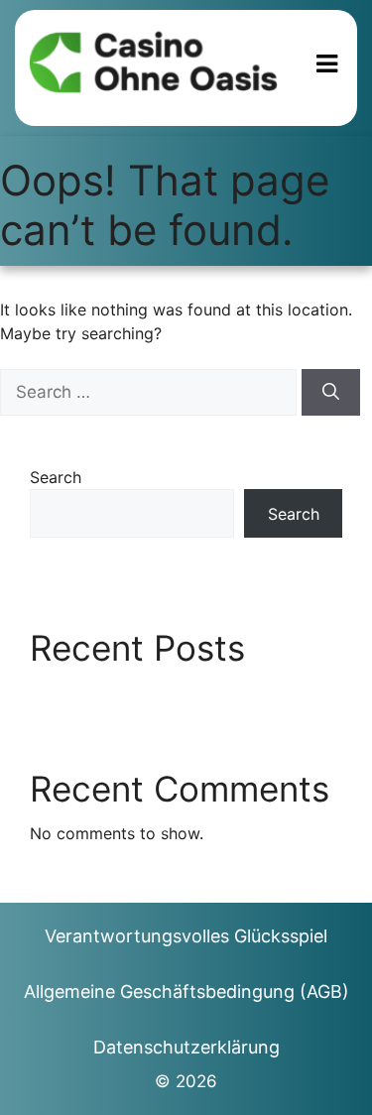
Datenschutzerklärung (186, 1047)
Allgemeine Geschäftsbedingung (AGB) (186, 991)
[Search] (331, 393)
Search (55, 477)
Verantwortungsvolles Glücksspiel (186, 936)
